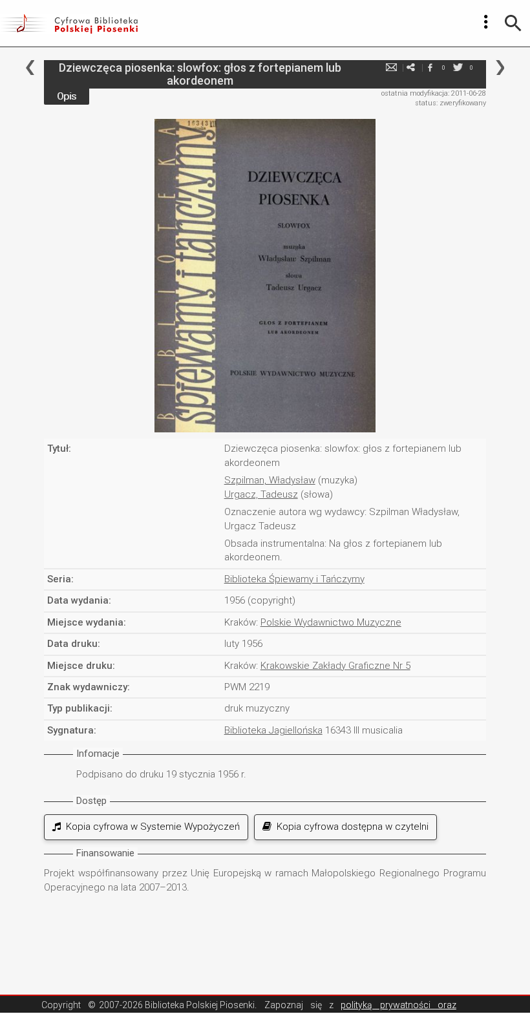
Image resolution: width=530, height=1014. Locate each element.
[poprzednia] (30, 67)
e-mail (391, 67)
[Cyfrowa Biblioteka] (69, 23)
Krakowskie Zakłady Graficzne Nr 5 (335, 665)
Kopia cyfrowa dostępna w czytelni (350, 826)
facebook (430, 67)
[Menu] (486, 22)
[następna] (500, 67)
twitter (458, 67)
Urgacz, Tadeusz (261, 494)
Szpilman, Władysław (269, 480)
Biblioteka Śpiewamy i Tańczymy (294, 579)
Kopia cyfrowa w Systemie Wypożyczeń (150, 826)
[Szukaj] (513, 23)
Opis (66, 96)
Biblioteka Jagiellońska (273, 730)
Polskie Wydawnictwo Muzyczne (330, 622)
